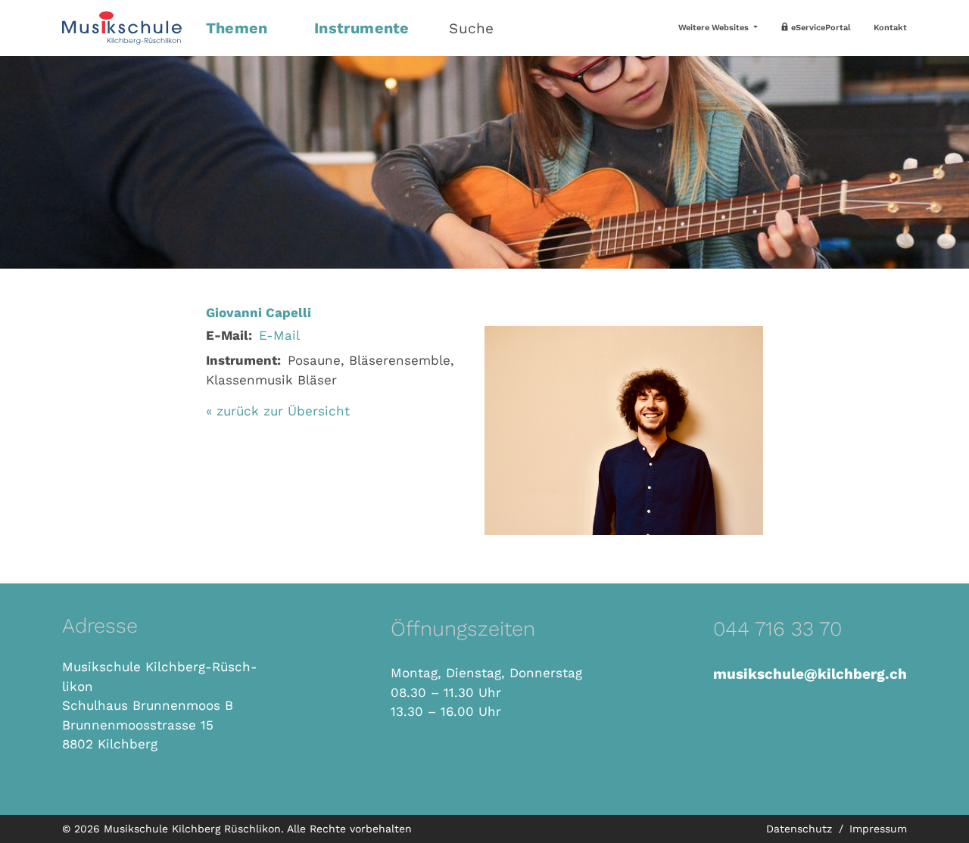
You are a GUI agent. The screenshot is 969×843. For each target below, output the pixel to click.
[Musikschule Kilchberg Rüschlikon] (125, 28)
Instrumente (361, 28)
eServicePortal (820, 28)
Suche (471, 28)
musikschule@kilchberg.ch (810, 674)
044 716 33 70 (777, 629)
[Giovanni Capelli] (623, 429)
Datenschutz (801, 829)
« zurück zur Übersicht (278, 410)
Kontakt (890, 28)
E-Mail (279, 335)
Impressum (878, 829)
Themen (236, 28)
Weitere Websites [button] (714, 28)
